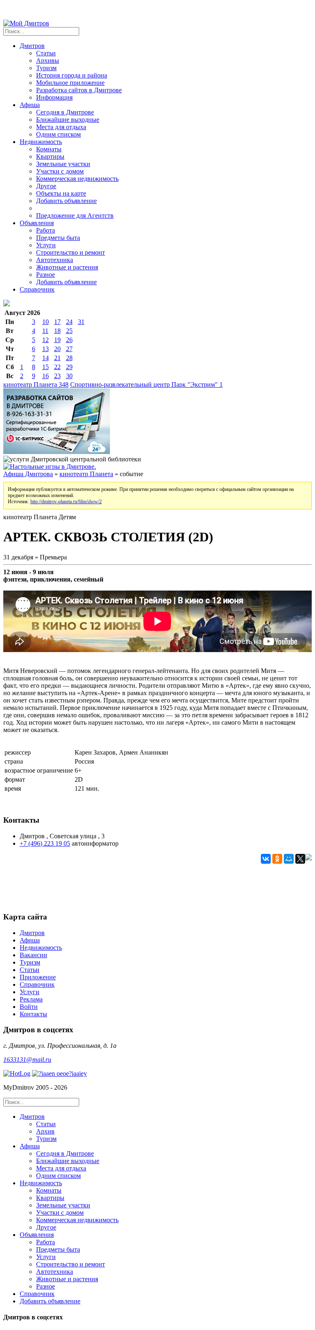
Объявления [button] (37, 222)
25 (69, 330)
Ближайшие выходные (67, 119)
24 (69, 321)
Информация (54, 97)
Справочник (37, 289)
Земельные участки (63, 163)
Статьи (46, 53)
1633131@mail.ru (27, 1059)
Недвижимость (41, 947)
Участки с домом (60, 171)
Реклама (31, 999)
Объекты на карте (61, 193)
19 (57, 339)
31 (81, 321)
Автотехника (54, 259)
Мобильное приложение (70, 82)
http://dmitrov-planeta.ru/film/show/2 (66, 501)
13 (45, 348)
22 (57, 366)
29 (69, 366)
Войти (29, 1006)
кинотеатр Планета (35, 384)
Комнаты (49, 149)
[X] (300, 859)
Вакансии (33, 954)
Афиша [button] (30, 104)
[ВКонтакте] (266, 859)
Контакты (33, 1014)
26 (69, 339)
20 (57, 348)
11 (45, 330)
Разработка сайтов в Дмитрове (79, 90)
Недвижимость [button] (41, 141)
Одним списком (58, 134)
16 (45, 375)
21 (57, 357)
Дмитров (32, 932)
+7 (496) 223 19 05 (45, 843)
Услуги (46, 245)
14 (45, 357)
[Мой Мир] (289, 859)
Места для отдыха (61, 126)
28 (69, 357)
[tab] (166, 1128)
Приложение (38, 977)
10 (45, 321)
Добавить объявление (66, 200)
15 (45, 366)
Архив (45, 1131)
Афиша (30, 940)
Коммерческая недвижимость (77, 178)
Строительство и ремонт (70, 252)
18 (57, 330)
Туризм (46, 67)
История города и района (71, 75)
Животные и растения (67, 267)
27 (69, 348)
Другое (46, 186)
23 (57, 375)
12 (45, 339)
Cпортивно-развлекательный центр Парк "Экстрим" (146, 384)
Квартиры (50, 156)
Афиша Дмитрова (28, 473)
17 (57, 321)
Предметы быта (58, 237)
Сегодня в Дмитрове (65, 112)
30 (69, 375)
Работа (45, 230)
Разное (45, 274)
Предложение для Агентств (75, 215)
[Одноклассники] (277, 859)
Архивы (47, 60)
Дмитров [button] (32, 45)
